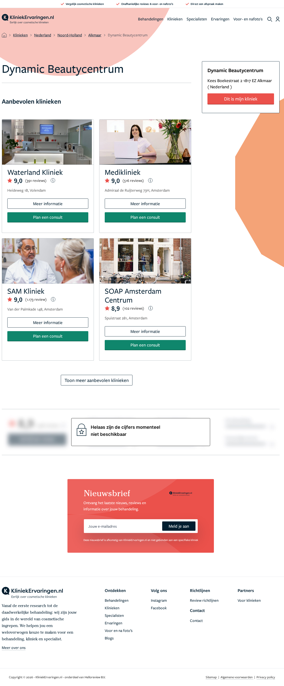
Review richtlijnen (204, 600)
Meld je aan (179, 526)
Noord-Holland (69, 34)
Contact (196, 620)
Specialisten (197, 19)
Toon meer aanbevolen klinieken (97, 380)
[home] (28, 19)
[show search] (269, 19)
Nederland (42, 34)
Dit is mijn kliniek (240, 99)
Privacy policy (265, 677)
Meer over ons (14, 647)
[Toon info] (53, 180)
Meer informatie (48, 203)
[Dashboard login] (278, 19)
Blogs (109, 638)
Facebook (159, 607)
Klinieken (175, 19)
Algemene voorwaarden (237, 677)
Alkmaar (94, 34)
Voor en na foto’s (118, 630)
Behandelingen (150, 19)
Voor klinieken (249, 600)
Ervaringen (220, 19)
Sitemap (211, 677)
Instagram (159, 600)
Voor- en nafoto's (248, 19)
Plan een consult (48, 217)
